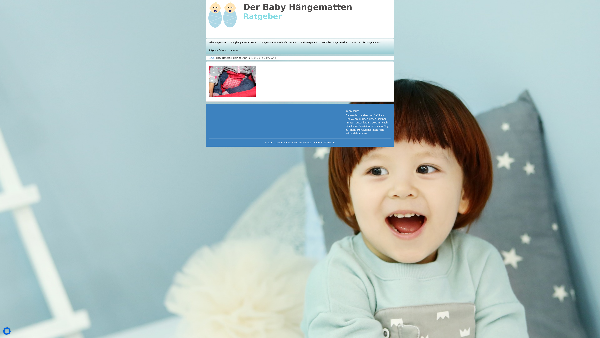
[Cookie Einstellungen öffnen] (7, 334)
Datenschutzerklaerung (359, 115)
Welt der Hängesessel (333, 42)
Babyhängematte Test (243, 42)
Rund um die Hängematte (365, 42)
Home (211, 57)
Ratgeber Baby (217, 50)
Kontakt (235, 50)
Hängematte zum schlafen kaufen (278, 42)
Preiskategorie (308, 42)
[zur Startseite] (247, 19)
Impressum (352, 111)
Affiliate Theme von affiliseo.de (319, 142)
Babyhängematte (217, 42)
